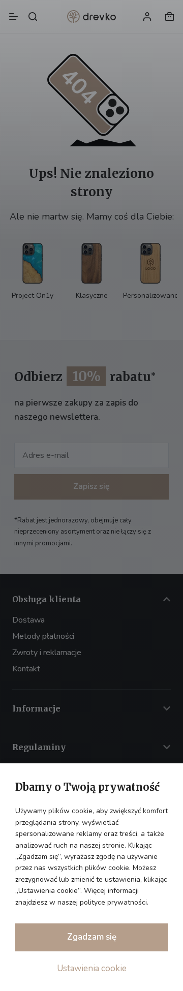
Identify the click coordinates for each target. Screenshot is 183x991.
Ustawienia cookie (92, 968)
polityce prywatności (113, 902)
